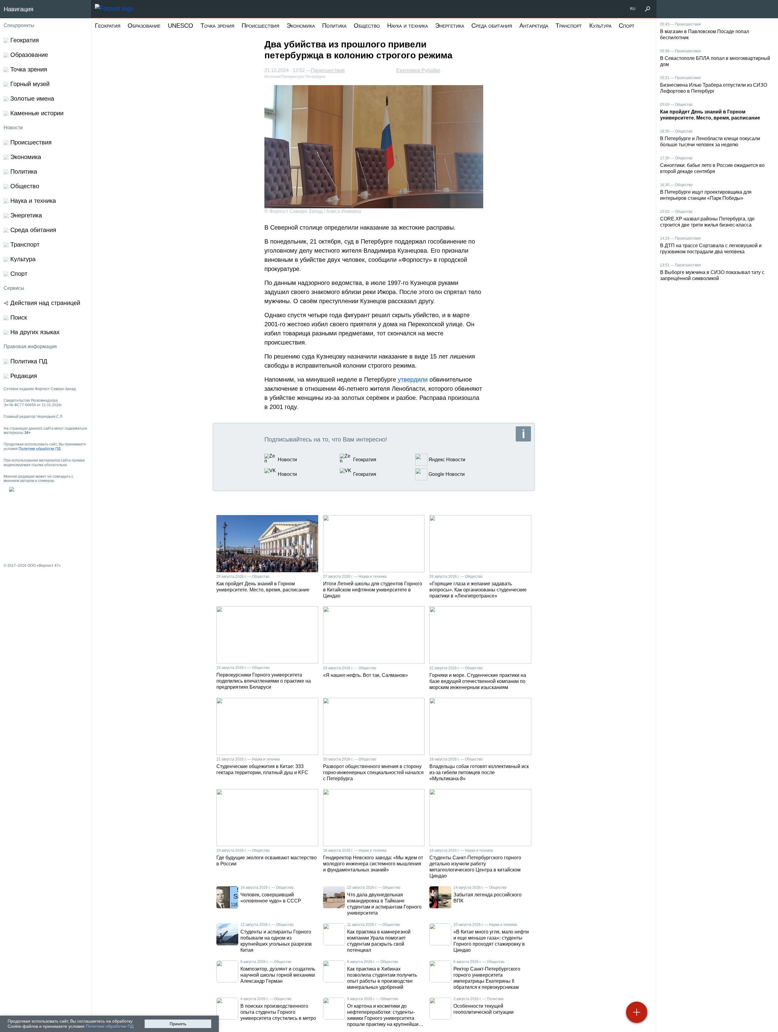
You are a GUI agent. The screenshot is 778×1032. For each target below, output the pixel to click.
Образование (144, 25)
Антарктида (533, 25)
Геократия (107, 25)
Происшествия (260, 25)
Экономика (301, 25)
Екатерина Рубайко (418, 70)
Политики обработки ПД (109, 1026)
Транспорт (569, 25)
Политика (334, 25)
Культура (600, 25)
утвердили (412, 379)
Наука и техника (407, 25)
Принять (178, 1023)
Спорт (627, 25)
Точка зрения (217, 25)
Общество (367, 25)
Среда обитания (491, 25)
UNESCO (180, 25)
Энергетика (449, 25)
